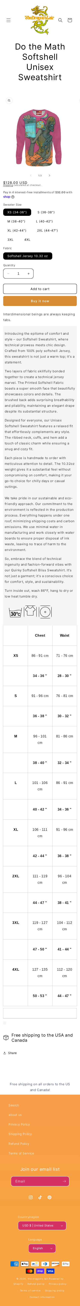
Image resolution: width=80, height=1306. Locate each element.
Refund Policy (19, 1143)
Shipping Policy (20, 1134)
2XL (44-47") (47, 230)
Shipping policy (55, 1290)
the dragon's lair (38, 1278)
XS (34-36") (17, 212)
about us (15, 1115)
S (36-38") (46, 212)
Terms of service (30, 1290)
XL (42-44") (16, 230)
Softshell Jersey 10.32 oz (27, 256)
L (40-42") (44, 221)
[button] (8, 20)
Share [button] (12, 1053)
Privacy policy (58, 1283)
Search (14, 1105)
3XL (10, 239)
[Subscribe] (64, 1181)
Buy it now (40, 301)
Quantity (9, 265)
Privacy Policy (19, 1124)
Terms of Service (21, 1153)
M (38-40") (16, 221)
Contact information (42, 1297)
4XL (27, 239)
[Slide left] (30, 175)
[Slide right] (49, 175)
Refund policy (36, 1283)
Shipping (8, 185)
